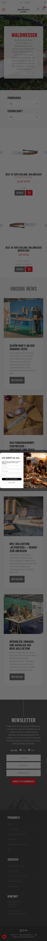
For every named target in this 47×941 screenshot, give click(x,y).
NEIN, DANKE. (12, 482)
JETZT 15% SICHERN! (12, 479)
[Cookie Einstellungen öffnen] (4, 936)
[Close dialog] (45, 454)
